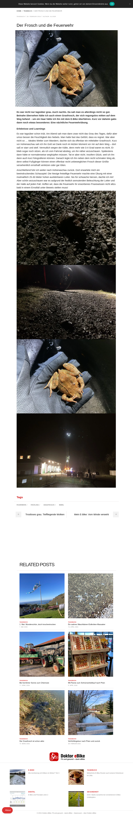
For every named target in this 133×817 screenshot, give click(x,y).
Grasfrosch (49, 505)
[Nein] (129, 4)
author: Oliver (49, 16)
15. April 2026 (73, 627)
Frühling (35, 505)
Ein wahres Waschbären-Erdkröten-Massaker (86, 624)
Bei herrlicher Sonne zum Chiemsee (34, 683)
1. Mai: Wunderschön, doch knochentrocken (37, 624)
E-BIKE (31, 770)
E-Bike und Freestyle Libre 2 (38, 795)
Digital (31, 792)
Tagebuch (28, 11)
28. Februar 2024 (34, 16)
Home (19, 11)
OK (112, 4)
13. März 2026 (24, 743)
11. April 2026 (24, 685)
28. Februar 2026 (74, 743)
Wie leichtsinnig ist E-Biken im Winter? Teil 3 (43, 773)
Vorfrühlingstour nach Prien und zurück (84, 741)
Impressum (78, 813)
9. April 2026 (72, 685)
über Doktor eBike (90, 813)
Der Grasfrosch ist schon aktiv (31, 741)
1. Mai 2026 (23, 627)
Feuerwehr (21, 505)
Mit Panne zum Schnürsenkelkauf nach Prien (86, 683)
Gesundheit (93, 792)
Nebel (61, 505)
